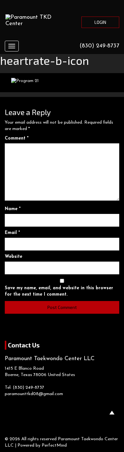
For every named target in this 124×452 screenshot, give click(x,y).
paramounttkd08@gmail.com (34, 394)
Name (13, 209)
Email (12, 232)
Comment (17, 138)
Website (13, 256)
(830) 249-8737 (99, 46)
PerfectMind (54, 445)
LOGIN (100, 22)
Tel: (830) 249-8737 (24, 387)
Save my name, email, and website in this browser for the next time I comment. (59, 291)
